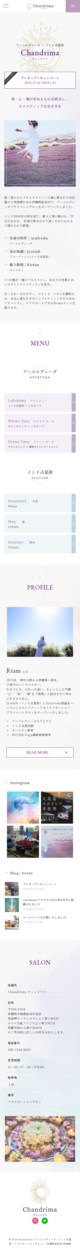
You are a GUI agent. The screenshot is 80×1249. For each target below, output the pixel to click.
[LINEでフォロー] (45, 1221)
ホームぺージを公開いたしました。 (46, 917)
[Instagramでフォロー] (35, 1221)
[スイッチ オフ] (73, 6)
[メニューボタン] (6, 6)
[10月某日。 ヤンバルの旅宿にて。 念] (23, 842)
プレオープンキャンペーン (40, 884)
